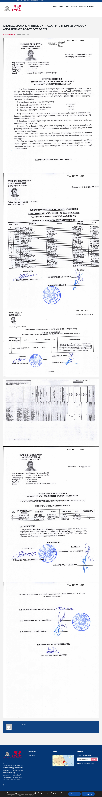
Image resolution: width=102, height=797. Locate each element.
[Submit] (94, 759)
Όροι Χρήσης (31, 792)
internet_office (21, 34)
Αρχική (55, 6)
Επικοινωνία (90, 6)
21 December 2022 (10, 34)
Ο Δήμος (61, 6)
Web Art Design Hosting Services (54, 792)
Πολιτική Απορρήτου (40, 792)
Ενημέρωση (82, 6)
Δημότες (67, 6)
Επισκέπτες (74, 6)
